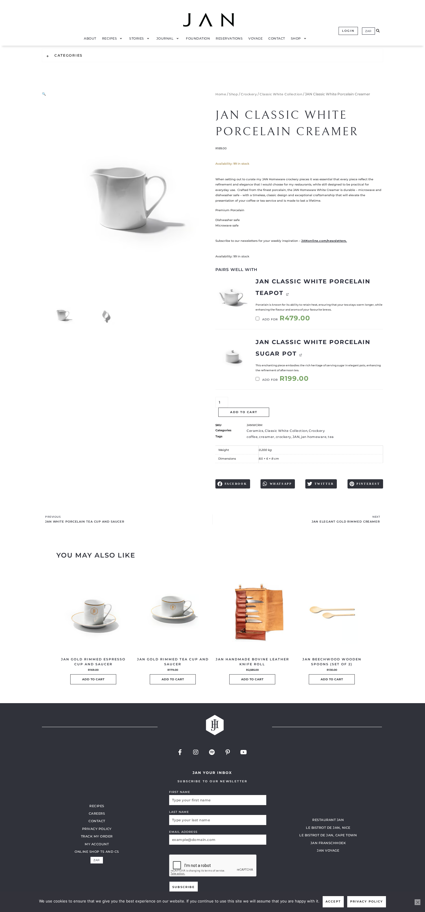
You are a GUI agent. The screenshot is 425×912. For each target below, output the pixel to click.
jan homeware (313, 437)
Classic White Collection (281, 94)
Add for (285, 319)
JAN (296, 437)
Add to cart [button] (93, 679)
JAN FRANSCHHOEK (328, 843)
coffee (252, 437)
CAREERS (97, 813)
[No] (417, 902)
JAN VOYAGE (328, 850)
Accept (333, 901)
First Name (179, 792)
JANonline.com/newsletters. (324, 241)
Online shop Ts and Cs (97, 852)
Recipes (96, 806)
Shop (233, 94)
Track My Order (97, 836)
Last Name (179, 812)
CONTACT (96, 821)
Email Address (183, 832)
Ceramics (255, 431)
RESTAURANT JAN (328, 820)
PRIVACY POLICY (97, 829)
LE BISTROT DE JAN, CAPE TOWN (328, 835)
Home (220, 94)
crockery (283, 437)
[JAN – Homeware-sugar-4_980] (232, 356)
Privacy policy (366, 901)
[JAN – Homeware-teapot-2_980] (232, 296)
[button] (378, 31)
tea (331, 437)
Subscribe (183, 887)
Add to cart (243, 412)
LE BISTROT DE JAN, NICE (328, 828)
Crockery (249, 94)
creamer (266, 437)
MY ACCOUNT (97, 844)
